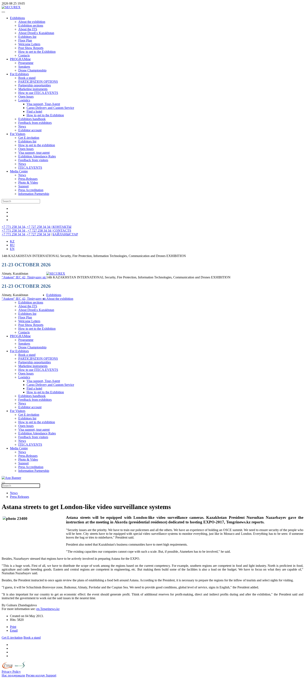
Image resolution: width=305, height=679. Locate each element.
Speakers (24, 66)
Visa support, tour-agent (34, 152)
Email (14, 630)
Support (23, 186)
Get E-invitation (28, 137)
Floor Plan (25, 40)
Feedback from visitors (33, 160)
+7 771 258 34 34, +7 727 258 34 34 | (27, 227)
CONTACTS (62, 230)
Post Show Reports (30, 48)
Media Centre (19, 171)
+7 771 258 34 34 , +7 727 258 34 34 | (27, 230)
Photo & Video (28, 182)
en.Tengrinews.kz (48, 609)
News (22, 126)
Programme (25, 63)
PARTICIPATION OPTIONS (38, 81)
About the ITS (27, 29)
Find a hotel (34, 111)
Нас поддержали (13, 675)
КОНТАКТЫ (61, 227)
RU (12, 245)
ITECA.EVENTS (30, 167)
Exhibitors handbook (32, 119)
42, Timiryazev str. (34, 277)
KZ (12, 241)
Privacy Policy (11, 671)
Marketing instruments (33, 89)
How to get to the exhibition (36, 145)
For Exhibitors (19, 74)
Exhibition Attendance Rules (37, 156)
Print (13, 627)
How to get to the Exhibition (37, 51)
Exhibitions (17, 18)
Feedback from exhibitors (35, 122)
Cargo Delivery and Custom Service (50, 107)
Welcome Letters (29, 44)
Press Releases (19, 496)
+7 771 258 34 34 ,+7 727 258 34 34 (26, 234)
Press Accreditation (30, 190)
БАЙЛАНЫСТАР (65, 234)
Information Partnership (33, 194)
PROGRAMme (20, 59)
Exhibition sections (30, 25)
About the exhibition (31, 21)
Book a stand (26, 78)
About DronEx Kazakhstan (36, 33)
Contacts (24, 55)
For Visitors (17, 134)
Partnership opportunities (34, 85)
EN (12, 249)
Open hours (26, 96)
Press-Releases (28, 179)
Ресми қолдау (36, 675)
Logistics (24, 100)
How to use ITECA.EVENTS (38, 93)
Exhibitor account (29, 130)
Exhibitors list (27, 36)
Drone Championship (32, 70)
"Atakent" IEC (12, 277)
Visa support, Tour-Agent (43, 104)
